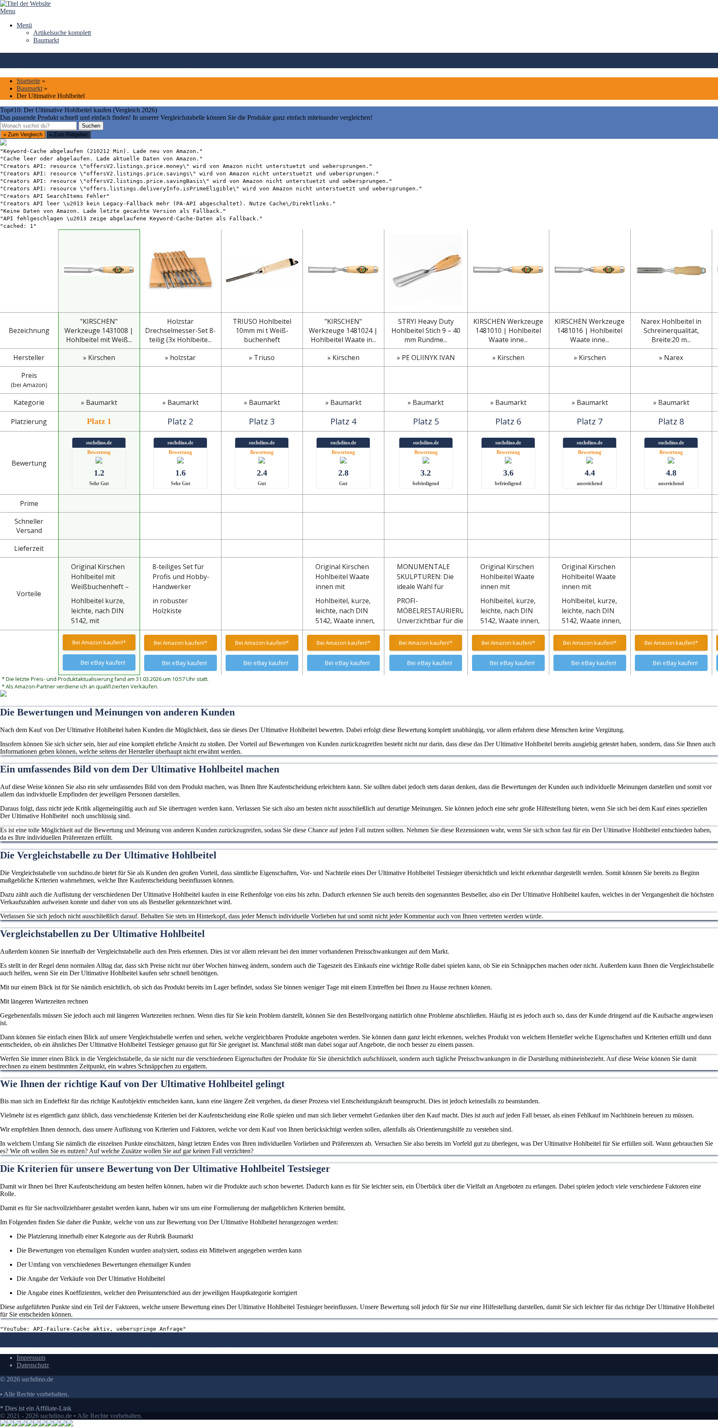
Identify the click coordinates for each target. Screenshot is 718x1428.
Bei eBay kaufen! (102, 662)
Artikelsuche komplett (62, 32)
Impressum (31, 1357)
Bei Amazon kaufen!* (99, 642)
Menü (24, 25)
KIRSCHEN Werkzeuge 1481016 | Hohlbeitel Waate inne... (590, 330)
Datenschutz (33, 1365)
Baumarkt (46, 40)
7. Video (297, 1343)
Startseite (28, 80)
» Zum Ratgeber (68, 134)
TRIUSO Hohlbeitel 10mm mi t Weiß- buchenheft (262, 330)
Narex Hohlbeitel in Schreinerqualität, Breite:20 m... (671, 330)
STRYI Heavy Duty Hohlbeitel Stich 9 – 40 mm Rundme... (425, 330)
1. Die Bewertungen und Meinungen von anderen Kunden (76, 1335)
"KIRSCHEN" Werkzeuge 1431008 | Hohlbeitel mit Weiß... (98, 330)
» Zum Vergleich (22, 134)
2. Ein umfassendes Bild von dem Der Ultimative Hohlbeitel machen (243, 1335)
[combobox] (38, 125)
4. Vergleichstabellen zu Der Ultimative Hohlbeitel (543, 1335)
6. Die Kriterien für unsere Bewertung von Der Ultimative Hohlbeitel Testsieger (180, 1343)
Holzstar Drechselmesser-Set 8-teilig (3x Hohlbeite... (180, 330)
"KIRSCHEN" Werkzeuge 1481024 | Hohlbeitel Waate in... (343, 330)
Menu (7, 11)
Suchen (91, 126)
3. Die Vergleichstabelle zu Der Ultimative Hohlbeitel (405, 1335)
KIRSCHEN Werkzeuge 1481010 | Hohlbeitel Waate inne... (508, 330)
